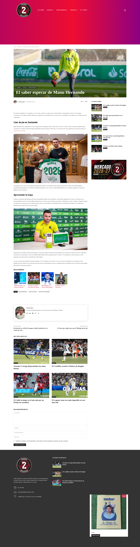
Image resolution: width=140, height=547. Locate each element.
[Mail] (32, 313)
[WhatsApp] (57, 107)
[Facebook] (43, 107)
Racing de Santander (44, 291)
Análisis (19, 46)
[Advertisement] (70, 32)
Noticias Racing (33, 291)
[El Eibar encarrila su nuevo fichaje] (96, 148)
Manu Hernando (23, 291)
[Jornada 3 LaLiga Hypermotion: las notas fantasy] (31, 351)
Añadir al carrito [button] (95, 535)
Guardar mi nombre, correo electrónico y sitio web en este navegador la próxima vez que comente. (42, 441)
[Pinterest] (53, 107)
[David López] (15, 102)
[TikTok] (35, 313)
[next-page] (95, 155)
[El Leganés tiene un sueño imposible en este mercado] (70, 385)
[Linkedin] (30, 313)
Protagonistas (32, 87)
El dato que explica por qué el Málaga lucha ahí (73, 328)
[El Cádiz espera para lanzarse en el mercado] (96, 118)
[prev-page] (92, 155)
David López (22, 101)
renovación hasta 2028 (19, 130)
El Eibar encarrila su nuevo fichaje (112, 146)
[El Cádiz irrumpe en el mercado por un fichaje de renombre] (31, 385)
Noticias (25, 87)
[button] (124, 10)
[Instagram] (27, 313)
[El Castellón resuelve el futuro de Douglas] (70, 351)
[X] (48, 107)
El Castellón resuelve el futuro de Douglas (68, 366)
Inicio (15, 46)
